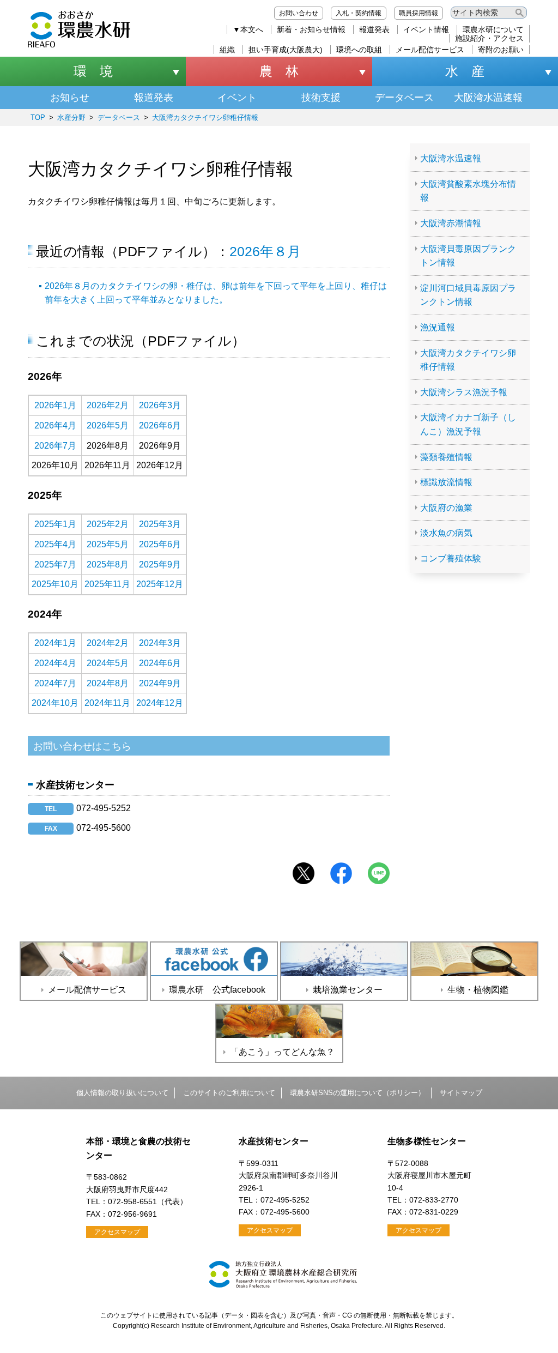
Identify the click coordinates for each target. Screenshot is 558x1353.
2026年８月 (265, 251)
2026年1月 (55, 405)
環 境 (93, 71)
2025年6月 (160, 544)
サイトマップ (461, 1093)
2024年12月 (159, 703)
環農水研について (493, 29)
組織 (227, 49)
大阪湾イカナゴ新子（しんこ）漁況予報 (468, 424)
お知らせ (69, 97)
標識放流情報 (446, 482)
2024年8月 (108, 683)
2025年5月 (108, 544)
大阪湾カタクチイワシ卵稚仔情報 (205, 117)
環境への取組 (359, 49)
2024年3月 (160, 643)
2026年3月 (160, 405)
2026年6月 (160, 425)
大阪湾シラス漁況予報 (463, 392)
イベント (237, 97)
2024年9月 (160, 683)
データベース (404, 97)
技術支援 (321, 97)
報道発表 (374, 29)
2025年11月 (107, 584)
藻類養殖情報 (446, 457)
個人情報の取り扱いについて (122, 1093)
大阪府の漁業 (446, 507)
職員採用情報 (418, 13)
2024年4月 (55, 663)
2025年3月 (160, 524)
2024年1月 (55, 643)
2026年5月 (108, 425)
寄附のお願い (501, 49)
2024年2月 (108, 643)
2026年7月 (55, 445)
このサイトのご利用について (229, 1093)
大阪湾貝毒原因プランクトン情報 (468, 256)
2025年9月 (160, 564)
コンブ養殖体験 (450, 558)
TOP (38, 117)
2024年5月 (108, 663)
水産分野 (71, 117)
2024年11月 (107, 703)
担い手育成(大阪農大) (285, 49)
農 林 (279, 71)
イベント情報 (426, 29)
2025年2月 (108, 524)
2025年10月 (55, 584)
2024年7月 (55, 683)
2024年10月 (55, 703)
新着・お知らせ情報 (311, 29)
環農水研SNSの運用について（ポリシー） (357, 1093)
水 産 (464, 71)
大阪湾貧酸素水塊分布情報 (468, 191)
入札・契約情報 (358, 13)
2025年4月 (55, 544)
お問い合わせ (298, 13)
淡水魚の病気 (446, 532)
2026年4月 (55, 425)
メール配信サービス (430, 49)
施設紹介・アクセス (489, 38)
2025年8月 (108, 564)
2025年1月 (55, 524)
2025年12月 (159, 584)
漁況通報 (437, 327)
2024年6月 (160, 663)
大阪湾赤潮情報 (450, 223)
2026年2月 (108, 405)
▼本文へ (248, 29)
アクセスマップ (117, 1232)
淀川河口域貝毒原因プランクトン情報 (468, 295)
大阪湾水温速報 (488, 97)
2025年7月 (55, 564)
